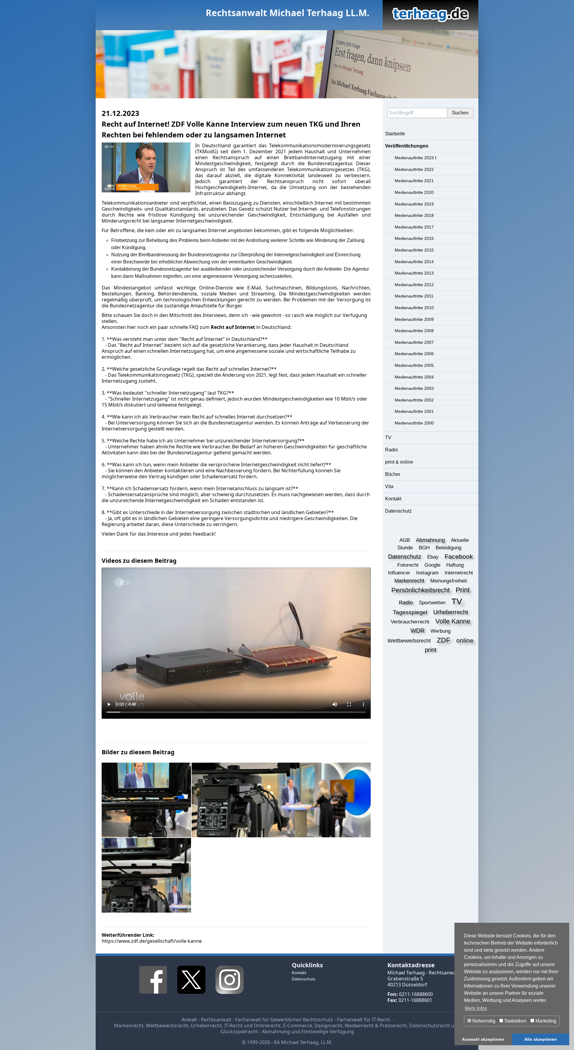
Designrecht (328, 1025)
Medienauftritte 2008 (414, 330)
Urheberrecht (206, 1025)
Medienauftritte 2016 (414, 238)
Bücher (392, 474)
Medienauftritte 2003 (414, 388)
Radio (391, 449)
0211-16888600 (416, 994)
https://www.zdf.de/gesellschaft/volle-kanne (152, 941)
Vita (389, 486)
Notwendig (483, 1020)
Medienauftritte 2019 (414, 204)
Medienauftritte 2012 (414, 284)
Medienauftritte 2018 (414, 215)
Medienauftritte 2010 (414, 307)
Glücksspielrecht (239, 1031)
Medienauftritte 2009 (414, 319)
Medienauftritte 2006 (414, 353)
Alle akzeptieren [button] (540, 1039)
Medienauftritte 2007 (414, 342)
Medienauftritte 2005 (414, 365)
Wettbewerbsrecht (167, 1025)
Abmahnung (276, 1031)
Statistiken (514, 1020)
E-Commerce (297, 1025)
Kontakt (393, 498)
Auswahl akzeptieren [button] (483, 1039)
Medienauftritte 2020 (414, 192)
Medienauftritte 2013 (414, 273)
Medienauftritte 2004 (414, 377)
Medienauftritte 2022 (414, 169)
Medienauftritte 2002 (414, 400)
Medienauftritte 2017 (414, 227)
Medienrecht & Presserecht (376, 1025)
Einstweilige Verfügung (327, 1031)
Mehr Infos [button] (476, 1008)
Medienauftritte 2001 (414, 411)
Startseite (395, 133)
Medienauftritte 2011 (414, 296)
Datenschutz (398, 510)
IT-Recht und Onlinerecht (252, 1025)
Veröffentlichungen (406, 145)
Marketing (545, 1020)
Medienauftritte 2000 (414, 423)
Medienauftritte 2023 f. (416, 157)
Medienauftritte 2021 (414, 180)
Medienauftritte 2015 (414, 250)
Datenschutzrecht (429, 1025)
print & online (399, 462)
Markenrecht (129, 1025)
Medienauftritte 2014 (414, 261)
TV (388, 437)
